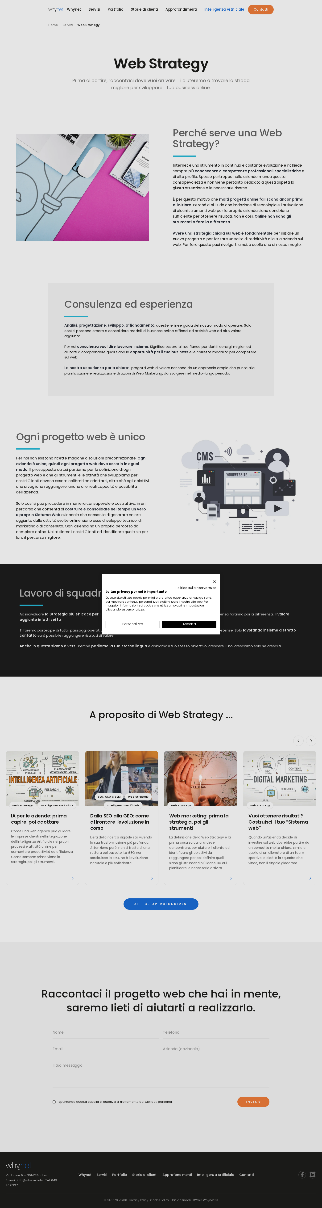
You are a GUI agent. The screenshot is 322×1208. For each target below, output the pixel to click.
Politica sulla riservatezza (196, 588)
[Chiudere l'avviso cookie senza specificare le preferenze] (214, 581)
